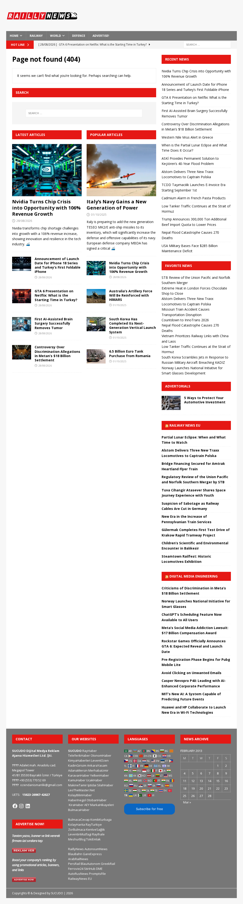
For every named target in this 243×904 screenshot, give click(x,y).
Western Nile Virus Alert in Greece (187, 137)
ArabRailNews (78, 859)
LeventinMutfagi (79, 834)
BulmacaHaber (78, 810)
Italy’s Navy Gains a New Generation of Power (116, 204)
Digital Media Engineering (193, 576)
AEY (86, 805)
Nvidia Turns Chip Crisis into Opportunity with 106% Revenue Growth (46, 207)
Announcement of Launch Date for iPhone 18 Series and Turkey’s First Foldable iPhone (57, 265)
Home (14, 36)
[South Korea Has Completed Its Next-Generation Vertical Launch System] (96, 324)
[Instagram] (21, 806)
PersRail (74, 864)
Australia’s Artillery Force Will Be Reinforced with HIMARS (130, 295)
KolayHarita (76, 824)
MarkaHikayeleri (102, 805)
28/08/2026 (24, 221)
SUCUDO (75, 751)
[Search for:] (207, 44)
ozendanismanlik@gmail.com (41, 785)
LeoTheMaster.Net (81, 790)
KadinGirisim (77, 765)
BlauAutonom (90, 864)
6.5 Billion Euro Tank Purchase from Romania (129, 353)
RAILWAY (36, 36)
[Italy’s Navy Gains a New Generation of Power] (121, 170)
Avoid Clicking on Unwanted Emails (191, 673)
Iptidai (92, 785)
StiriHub (89, 869)
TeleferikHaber (79, 755)
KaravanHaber (78, 775)
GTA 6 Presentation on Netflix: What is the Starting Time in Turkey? (56, 295)
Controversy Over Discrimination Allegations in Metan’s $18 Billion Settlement (57, 353)
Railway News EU (184, 425)
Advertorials (177, 386)
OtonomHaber (101, 755)
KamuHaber (76, 780)
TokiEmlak (93, 839)
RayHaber (89, 751)
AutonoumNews (95, 849)
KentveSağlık (95, 829)
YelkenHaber (99, 775)
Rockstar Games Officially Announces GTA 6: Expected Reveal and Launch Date (194, 646)
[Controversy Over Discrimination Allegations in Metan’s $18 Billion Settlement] (21, 352)
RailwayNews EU (80, 878)
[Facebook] (15, 806)
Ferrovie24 (75, 869)
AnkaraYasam (97, 765)
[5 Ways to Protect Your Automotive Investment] (171, 403)
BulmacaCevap (79, 819)
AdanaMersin (78, 770)
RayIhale (98, 834)
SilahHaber (105, 785)
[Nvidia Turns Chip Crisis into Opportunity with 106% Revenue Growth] (47, 170)
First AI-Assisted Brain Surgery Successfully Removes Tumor (54, 323)
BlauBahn (75, 854)
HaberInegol (77, 800)
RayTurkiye (94, 824)
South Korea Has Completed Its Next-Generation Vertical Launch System (132, 325)
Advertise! (101, 36)
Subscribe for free (149, 809)
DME (99, 869)
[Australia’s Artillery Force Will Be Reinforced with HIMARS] (96, 296)
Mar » (187, 802)
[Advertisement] (165, 18)
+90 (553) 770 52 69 (32, 780)
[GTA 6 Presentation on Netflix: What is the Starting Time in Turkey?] (21, 296)
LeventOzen (100, 760)
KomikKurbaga (101, 819)
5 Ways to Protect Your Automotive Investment (204, 400)
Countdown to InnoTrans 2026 (185, 320)
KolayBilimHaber (80, 795)
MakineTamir (77, 785)
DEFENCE (78, 36)
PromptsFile (97, 873)
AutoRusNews (78, 873)
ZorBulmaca (76, 829)
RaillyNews (76, 849)
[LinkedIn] (28, 806)
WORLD (55, 36)
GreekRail (108, 864)
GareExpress (92, 854)
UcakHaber (94, 780)
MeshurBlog (76, 839)
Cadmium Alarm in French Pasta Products (194, 198)
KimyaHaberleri (79, 760)
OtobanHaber (97, 800)
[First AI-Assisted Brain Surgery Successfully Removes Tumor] (21, 324)
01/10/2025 (99, 214)
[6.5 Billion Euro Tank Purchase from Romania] (96, 356)
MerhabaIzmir (98, 770)
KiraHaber (76, 805)
